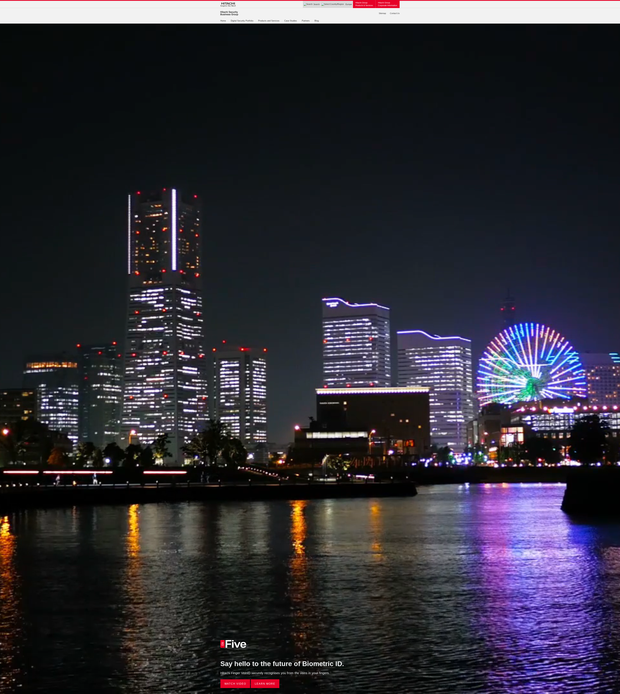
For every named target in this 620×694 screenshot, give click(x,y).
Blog (317, 21)
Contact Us (395, 13)
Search (316, 4)
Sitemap (382, 13)
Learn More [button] (265, 683)
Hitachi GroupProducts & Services (364, 4)
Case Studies (290, 21)
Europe (349, 4)
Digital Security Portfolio (242, 21)
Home (223, 21)
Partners (306, 21)
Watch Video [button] (235, 683)
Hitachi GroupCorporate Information (387, 4)
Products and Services (268, 21)
